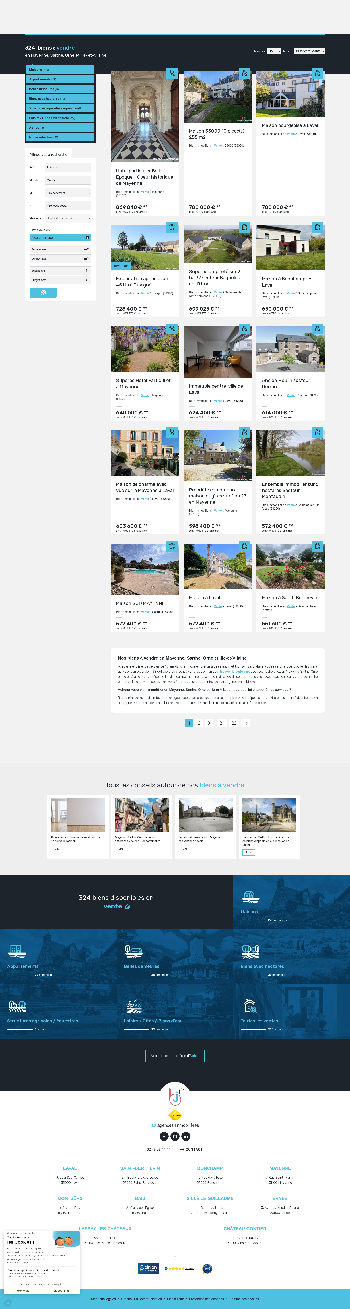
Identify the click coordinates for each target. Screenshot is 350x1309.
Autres (37, 127)
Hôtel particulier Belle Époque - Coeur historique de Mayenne (144, 177)
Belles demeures (44, 89)
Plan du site (175, 1299)
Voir (175, 1056)
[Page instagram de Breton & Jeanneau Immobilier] (175, 1136)
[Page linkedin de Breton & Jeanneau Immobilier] (185, 1136)
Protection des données (206, 1299)
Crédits (126, 1299)
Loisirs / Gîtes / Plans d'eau (52, 118)
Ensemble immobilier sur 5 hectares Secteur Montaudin (290, 490)
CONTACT (194, 1149)
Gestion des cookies (244, 1299)
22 (234, 723)
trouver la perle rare (235, 671)
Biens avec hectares (47, 99)
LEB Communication (147, 1299)
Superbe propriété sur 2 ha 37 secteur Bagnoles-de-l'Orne (215, 278)
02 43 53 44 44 (158, 1149)
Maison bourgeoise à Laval (290, 125)
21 (221, 723)
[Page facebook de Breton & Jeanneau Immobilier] (164, 1136)
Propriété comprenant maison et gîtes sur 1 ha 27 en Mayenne (217, 496)
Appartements (42, 79)
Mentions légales (103, 1299)
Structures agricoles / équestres (55, 108)
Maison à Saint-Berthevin (289, 598)
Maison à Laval (204, 598)
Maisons (39, 70)
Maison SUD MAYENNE (140, 603)
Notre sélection (43, 137)
